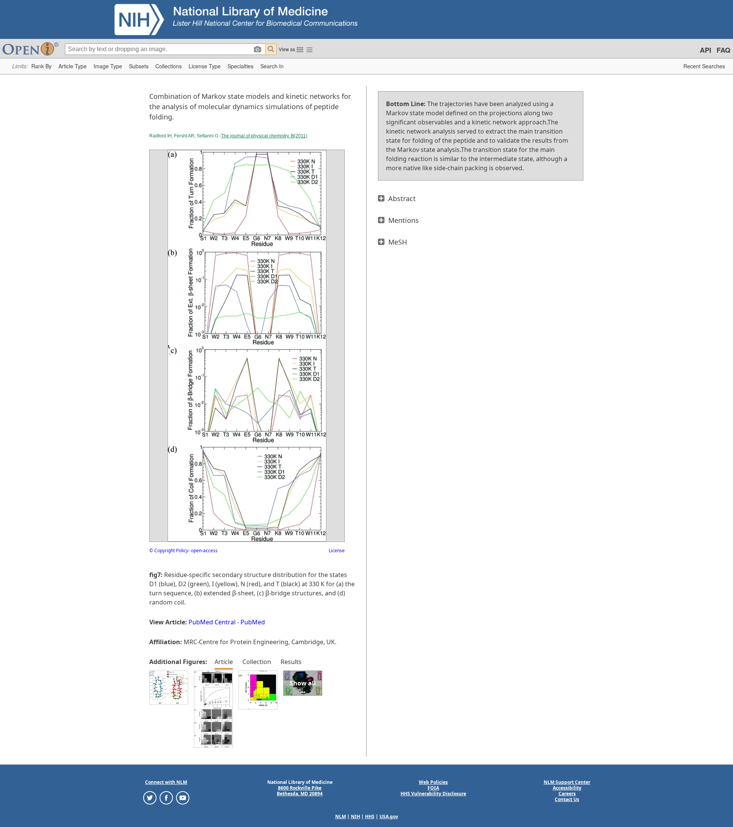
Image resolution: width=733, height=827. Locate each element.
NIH (355, 816)
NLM (340, 816)
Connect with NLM (166, 782)
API (705, 50)
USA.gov (388, 816)
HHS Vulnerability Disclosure (433, 793)
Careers (567, 793)
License (337, 550)
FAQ (723, 50)
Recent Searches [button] (704, 66)
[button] (41, 66)
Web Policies (433, 782)
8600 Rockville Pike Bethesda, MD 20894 (300, 791)
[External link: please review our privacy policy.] (150, 797)
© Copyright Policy (168, 550)
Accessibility (567, 788)
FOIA (433, 788)
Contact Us (567, 799)
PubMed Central (212, 622)
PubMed (253, 622)
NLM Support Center (567, 782)
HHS (370, 816)
